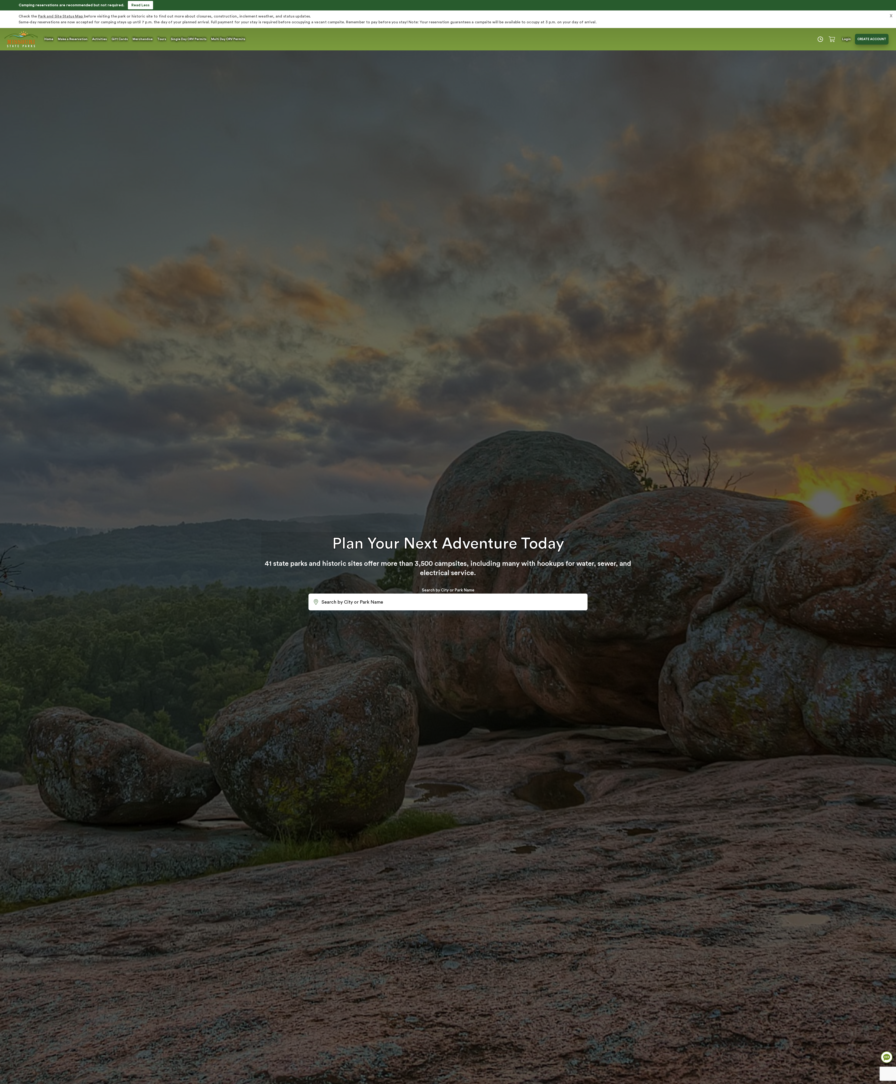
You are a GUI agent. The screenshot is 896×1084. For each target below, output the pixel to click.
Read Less (140, 5)
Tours (161, 39)
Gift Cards (120, 39)
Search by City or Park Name (448, 590)
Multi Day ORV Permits (228, 39)
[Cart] (833, 39)
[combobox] (448, 602)
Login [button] (846, 39)
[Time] (820, 39)
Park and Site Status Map (61, 16)
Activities (99, 39)
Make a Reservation (73, 39)
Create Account (871, 39)
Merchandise (143, 39)
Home (48, 39)
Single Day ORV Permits (188, 39)
